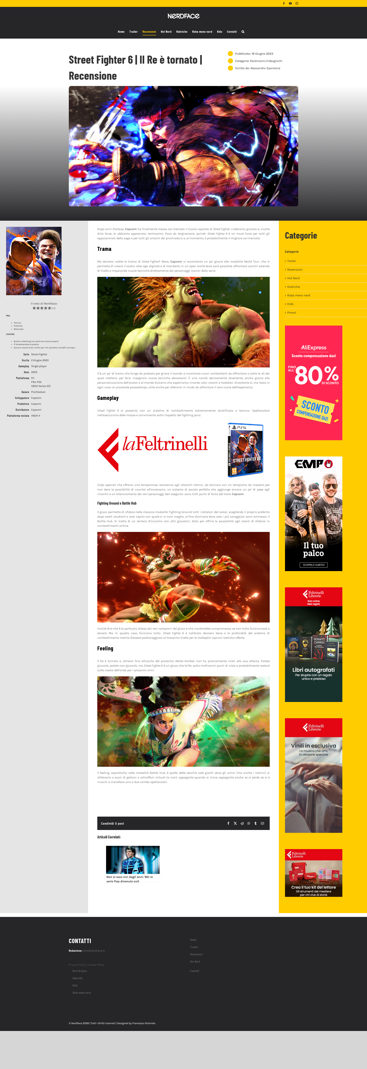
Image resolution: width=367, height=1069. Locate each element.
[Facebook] (228, 823)
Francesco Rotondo (143, 1023)
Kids (290, 304)
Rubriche (293, 287)
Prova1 (291, 312)
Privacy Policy (77, 964)
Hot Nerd (293, 278)
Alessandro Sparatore (265, 68)
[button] (243, 31)
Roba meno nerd (298, 295)
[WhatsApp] (249, 823)
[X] (235, 823)
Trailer (291, 261)
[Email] (262, 823)
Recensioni (258, 61)
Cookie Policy (96, 964)
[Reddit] (242, 823)
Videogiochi (274, 61)
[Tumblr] (255, 823)
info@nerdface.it (94, 950)
